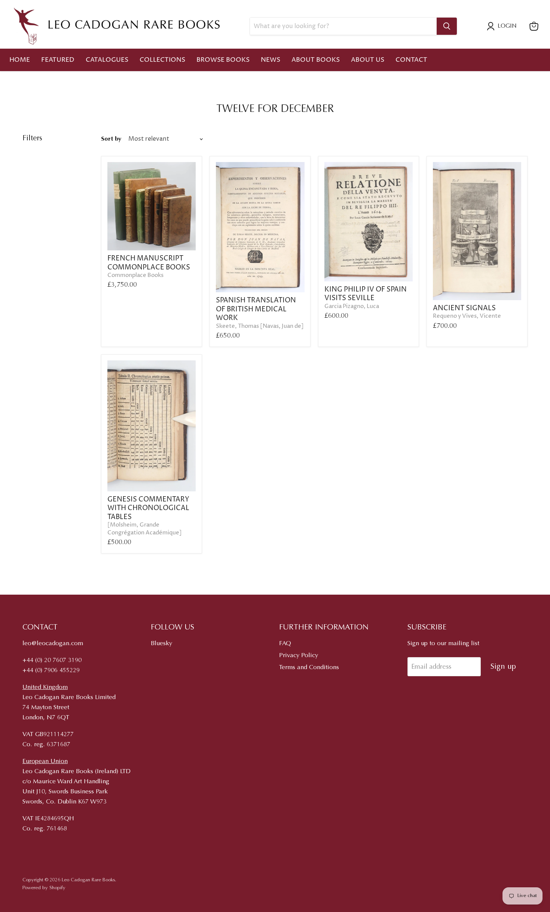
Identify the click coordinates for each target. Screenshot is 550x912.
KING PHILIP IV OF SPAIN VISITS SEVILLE (365, 294)
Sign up (503, 667)
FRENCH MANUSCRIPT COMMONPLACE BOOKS (148, 263)
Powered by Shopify (43, 887)
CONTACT (411, 59)
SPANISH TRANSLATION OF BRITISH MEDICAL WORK (256, 309)
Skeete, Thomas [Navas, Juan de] (260, 326)
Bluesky (161, 644)
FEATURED (57, 59)
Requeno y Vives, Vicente (467, 316)
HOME (19, 59)
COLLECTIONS (162, 59)
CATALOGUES (107, 59)
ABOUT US (367, 59)
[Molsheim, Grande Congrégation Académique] (144, 529)
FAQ (285, 644)
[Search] (447, 26)
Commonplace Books (135, 275)
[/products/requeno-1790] (477, 231)
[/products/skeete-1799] (260, 227)
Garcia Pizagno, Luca (351, 306)
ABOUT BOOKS (315, 59)
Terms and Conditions (309, 668)
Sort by (111, 139)
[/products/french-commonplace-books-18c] (151, 206)
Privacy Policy (298, 656)
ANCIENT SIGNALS (464, 308)
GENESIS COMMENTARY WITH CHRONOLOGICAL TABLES (148, 508)
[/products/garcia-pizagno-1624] (368, 221)
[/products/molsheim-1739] (151, 425)
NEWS (270, 59)
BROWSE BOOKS (223, 59)
